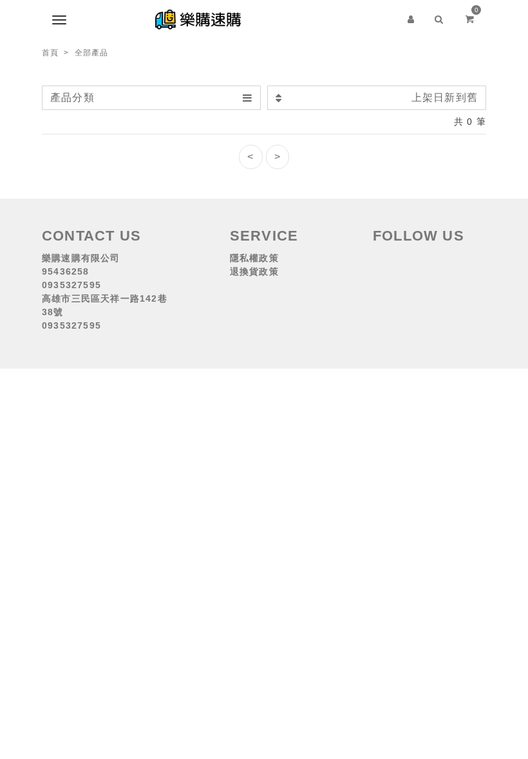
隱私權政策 (254, 258)
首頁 (50, 52)
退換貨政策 (254, 271)
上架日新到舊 (444, 97)
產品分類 (72, 97)
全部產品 (92, 52)
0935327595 (71, 285)
